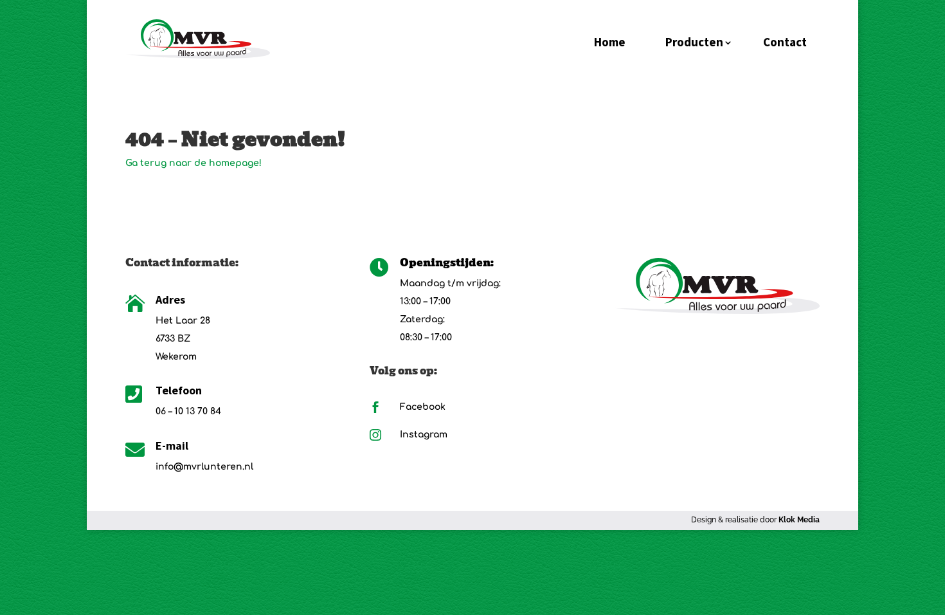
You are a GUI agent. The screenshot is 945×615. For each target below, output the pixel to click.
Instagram (423, 434)
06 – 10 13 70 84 (188, 411)
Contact (785, 42)
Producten (694, 42)
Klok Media (799, 519)
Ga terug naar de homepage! (193, 163)
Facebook (423, 407)
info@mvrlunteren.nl (204, 467)
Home (610, 42)
